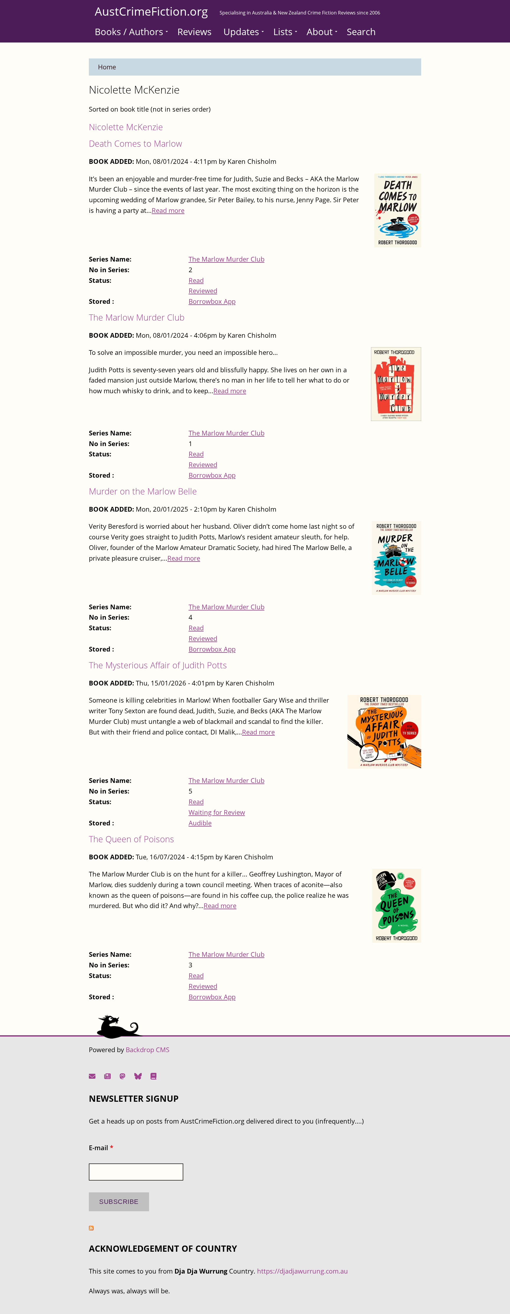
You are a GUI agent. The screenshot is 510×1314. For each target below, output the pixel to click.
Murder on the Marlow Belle (143, 491)
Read (196, 280)
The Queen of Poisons (131, 839)
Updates (241, 31)
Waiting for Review (217, 812)
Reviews (194, 31)
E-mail (101, 1147)
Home (107, 66)
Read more (168, 210)
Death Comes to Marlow (135, 143)
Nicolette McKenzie (126, 127)
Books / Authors (129, 31)
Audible (200, 822)
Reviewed (203, 290)
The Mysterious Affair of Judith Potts (158, 665)
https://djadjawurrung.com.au (302, 1271)
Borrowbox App (212, 301)
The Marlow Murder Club (226, 259)
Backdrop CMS (147, 1049)
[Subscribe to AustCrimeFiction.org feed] (91, 1228)
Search (361, 31)
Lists (282, 31)
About (320, 31)
